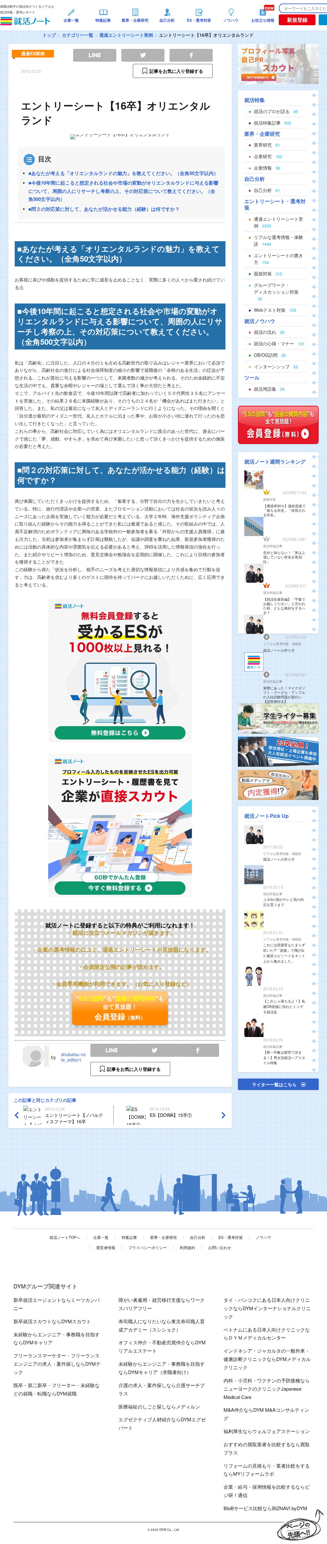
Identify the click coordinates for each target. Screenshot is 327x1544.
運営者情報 (105, 1247)
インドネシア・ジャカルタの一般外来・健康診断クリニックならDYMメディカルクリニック (267, 1359)
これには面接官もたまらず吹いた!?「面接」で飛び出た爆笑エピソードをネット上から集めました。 (284, 952)
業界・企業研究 (163, 1237)
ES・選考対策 (230, 1237)
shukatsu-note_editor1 (73, 1057)
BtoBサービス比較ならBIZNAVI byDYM (265, 1508)
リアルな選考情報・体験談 (282, 643)
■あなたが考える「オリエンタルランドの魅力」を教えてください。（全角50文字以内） (123, 173)
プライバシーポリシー (147, 1247)
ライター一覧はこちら (274, 1084)
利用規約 (187, 1247)
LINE (111, 1050)
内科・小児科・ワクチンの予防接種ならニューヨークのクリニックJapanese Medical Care (267, 1388)
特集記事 (129, 1237)
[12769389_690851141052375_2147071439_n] (278, 718)
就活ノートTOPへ (64, 1237)
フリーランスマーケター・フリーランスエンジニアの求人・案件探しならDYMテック (57, 1363)
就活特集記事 (272, 546)
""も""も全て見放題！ (120, 1008)
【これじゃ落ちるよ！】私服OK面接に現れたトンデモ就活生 (284, 1006)
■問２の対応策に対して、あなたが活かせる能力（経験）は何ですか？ (104, 208)
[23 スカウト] (278, 63)
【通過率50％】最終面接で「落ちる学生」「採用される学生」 (284, 510)
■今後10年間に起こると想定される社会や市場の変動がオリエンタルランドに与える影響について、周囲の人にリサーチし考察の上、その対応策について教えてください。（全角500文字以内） (123, 191)
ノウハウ (263, 1237)
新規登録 (297, 19)
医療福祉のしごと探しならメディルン (159, 1406)
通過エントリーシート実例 (126, 35)
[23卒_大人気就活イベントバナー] (278, 751)
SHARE (197, 1050)
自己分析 (197, 1237)
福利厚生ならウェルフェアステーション (267, 1431)
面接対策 (269, 499)
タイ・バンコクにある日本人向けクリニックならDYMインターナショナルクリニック (267, 1308)
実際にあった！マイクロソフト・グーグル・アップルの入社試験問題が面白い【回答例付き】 (284, 694)
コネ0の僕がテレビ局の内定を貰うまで (283, 902)
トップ (49, 35)
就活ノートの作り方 (279, 650)
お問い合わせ (219, 1247)
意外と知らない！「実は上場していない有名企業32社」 (284, 557)
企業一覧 (101, 1237)
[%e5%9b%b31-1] (278, 784)
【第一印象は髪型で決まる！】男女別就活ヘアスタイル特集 (284, 1057)
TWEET (154, 1050)
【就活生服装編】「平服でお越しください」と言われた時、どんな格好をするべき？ (284, 605)
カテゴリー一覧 (77, 35)
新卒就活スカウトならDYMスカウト (52, 1321)
